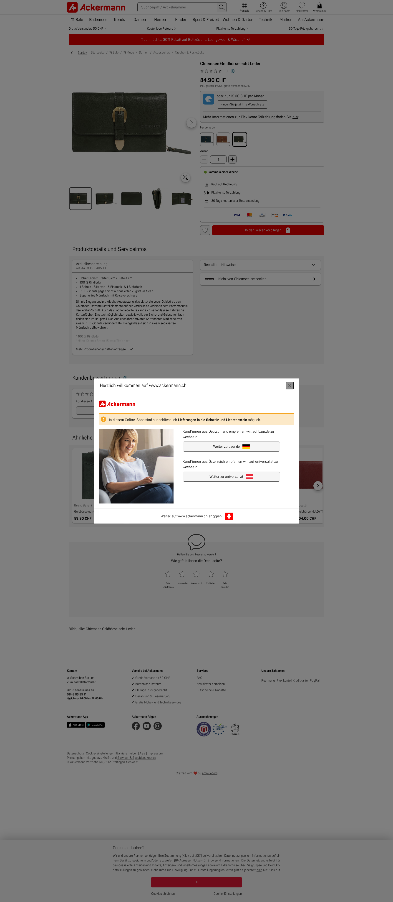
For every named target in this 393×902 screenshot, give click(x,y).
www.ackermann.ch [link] (192, 516)
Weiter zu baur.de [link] (226, 446)
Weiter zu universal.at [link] (226, 476)
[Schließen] (289, 385)
